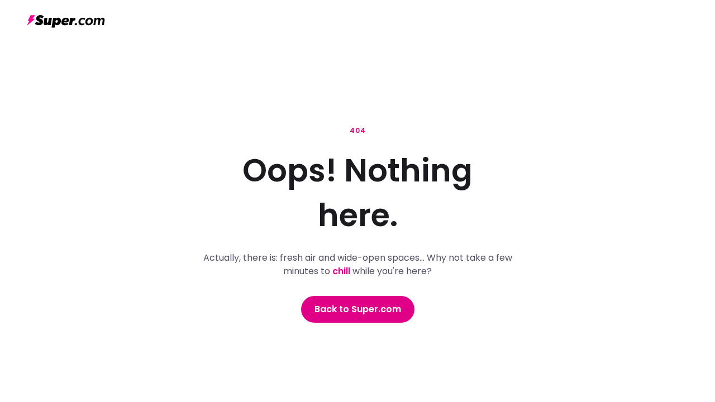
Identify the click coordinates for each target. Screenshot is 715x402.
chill (341, 271)
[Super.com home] (66, 21)
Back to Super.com (357, 309)
